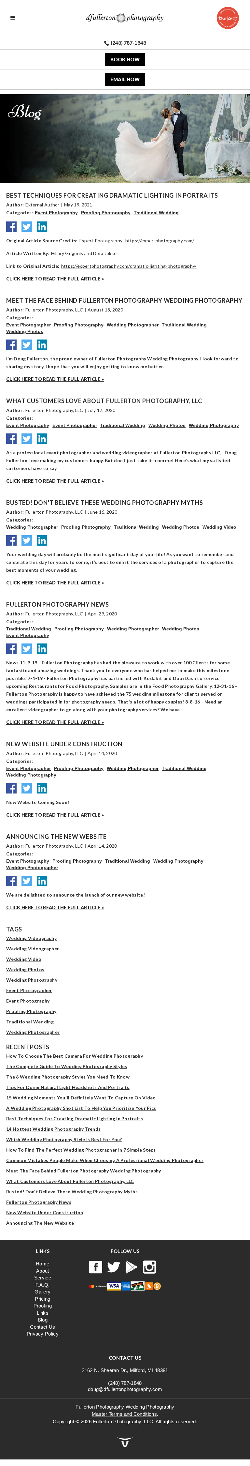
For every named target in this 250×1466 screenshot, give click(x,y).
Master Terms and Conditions (124, 1414)
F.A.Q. (42, 1285)
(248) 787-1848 (125, 1383)
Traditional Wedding (156, 212)
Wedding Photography (214, 425)
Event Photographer (28, 324)
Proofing (43, 1305)
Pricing (42, 1299)
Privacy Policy (43, 1334)
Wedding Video (219, 527)
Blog (43, 1319)
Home (42, 1263)
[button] (13, 18)
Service (42, 1277)
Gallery (42, 1291)
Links (43, 1313)
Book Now (125, 59)
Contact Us (42, 1327)
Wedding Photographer (133, 324)
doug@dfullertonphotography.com (125, 1389)
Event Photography (56, 212)
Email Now (125, 79)
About (42, 1271)
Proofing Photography (106, 212)
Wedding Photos (24, 331)
